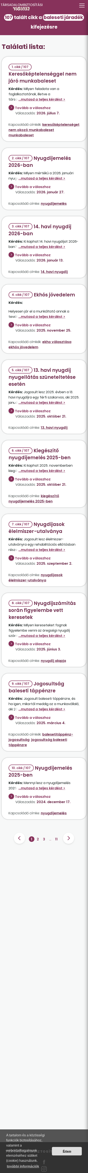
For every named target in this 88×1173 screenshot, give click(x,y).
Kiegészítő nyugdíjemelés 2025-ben (39, 454)
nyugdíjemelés (54, 203)
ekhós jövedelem (23, 347)
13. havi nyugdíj (54, 427)
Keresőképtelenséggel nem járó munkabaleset (42, 74)
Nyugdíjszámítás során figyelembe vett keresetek (42, 610)
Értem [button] (67, 1151)
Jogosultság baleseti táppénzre (36, 687)
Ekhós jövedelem (43, 295)
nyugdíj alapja (53, 660)
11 (56, 839)
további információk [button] (23, 1166)
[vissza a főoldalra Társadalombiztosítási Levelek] (44, 7)
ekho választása (56, 341)
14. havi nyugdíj (54, 271)
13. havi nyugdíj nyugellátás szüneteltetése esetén (42, 377)
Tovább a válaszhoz (33, 107)
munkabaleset (21, 135)
